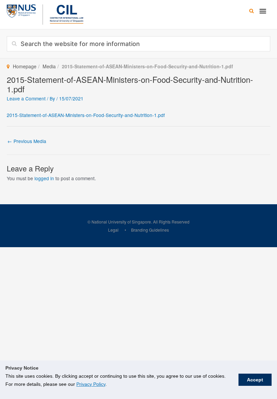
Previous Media (26, 141)
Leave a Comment (26, 98)
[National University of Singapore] (21, 10)
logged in (44, 178)
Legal (113, 230)
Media (49, 66)
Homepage (24, 66)
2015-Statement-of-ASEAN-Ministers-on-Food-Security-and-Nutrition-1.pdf (86, 115)
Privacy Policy (90, 384)
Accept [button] (255, 379)
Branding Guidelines (150, 230)
